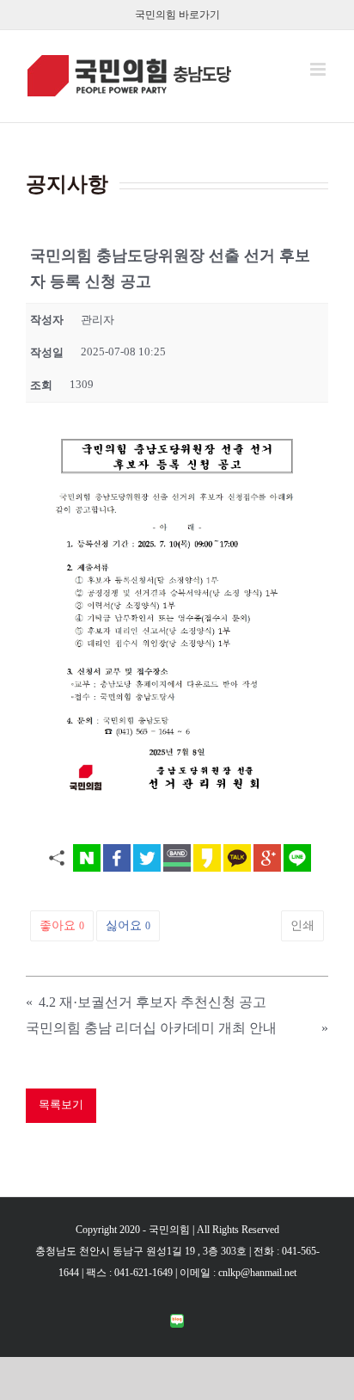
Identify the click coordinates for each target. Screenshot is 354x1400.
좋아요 (62, 925)
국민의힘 (169, 1230)
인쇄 (302, 925)
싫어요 (128, 925)
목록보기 (61, 1104)
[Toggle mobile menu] (319, 69)
